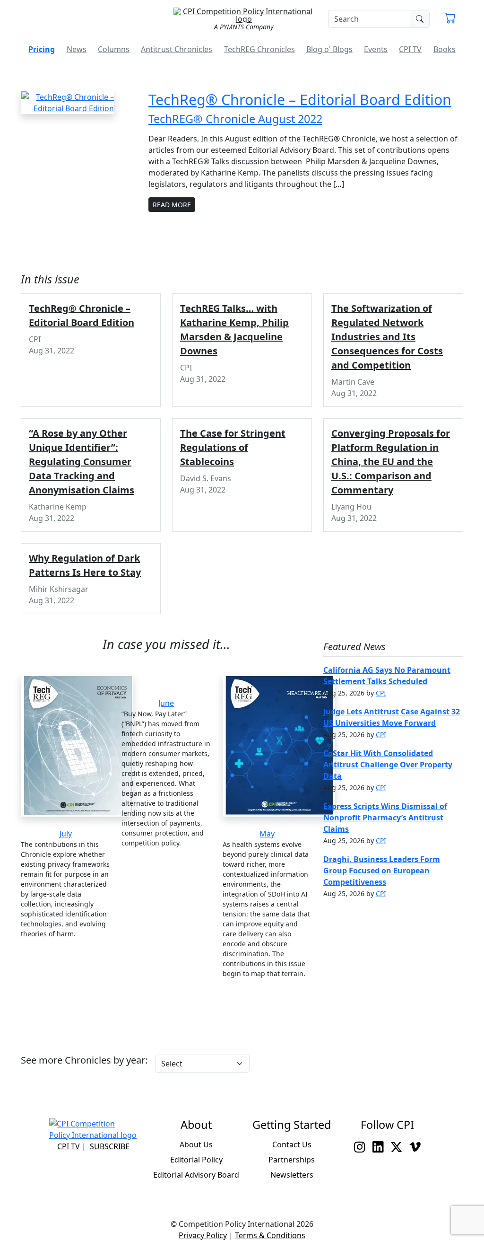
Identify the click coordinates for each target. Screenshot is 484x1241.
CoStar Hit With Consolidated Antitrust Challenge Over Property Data (387, 764)
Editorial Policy (196, 1159)
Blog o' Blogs (329, 49)
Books (444, 49)
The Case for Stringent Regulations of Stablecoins (232, 447)
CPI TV (410, 49)
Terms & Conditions (270, 1235)
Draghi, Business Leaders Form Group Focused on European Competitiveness (381, 870)
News (76, 49)
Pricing (41, 49)
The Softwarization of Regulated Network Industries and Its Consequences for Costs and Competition (387, 336)
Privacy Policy (203, 1235)
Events (376, 49)
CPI (381, 692)
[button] (450, 19)
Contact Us (291, 1144)
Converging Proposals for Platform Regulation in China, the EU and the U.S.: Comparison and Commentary (390, 461)
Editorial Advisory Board (196, 1175)
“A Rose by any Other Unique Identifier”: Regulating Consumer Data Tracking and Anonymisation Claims (81, 461)
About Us (196, 1144)
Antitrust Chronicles (176, 49)
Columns (114, 49)
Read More (172, 204)
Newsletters (291, 1175)
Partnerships (291, 1159)
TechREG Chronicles (259, 49)
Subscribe (110, 1146)
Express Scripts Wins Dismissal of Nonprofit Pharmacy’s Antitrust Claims (385, 817)
